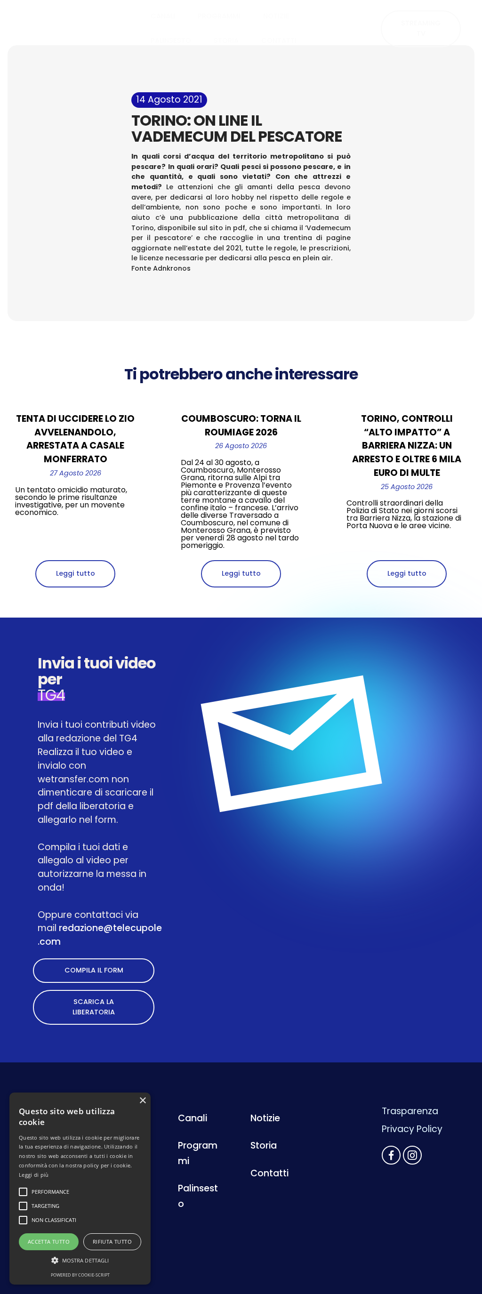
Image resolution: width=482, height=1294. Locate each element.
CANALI (163, 16)
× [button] (142, 1100)
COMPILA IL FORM (93, 970)
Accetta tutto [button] (49, 1241)
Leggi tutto (75, 573)
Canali (192, 1118)
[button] (80, 1260)
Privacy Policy (412, 1129)
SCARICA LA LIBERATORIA (93, 1007)
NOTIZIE (276, 16)
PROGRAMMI (219, 16)
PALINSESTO (171, 40)
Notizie (265, 1118)
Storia (263, 1145)
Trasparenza (410, 1111)
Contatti (269, 1173)
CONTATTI (279, 40)
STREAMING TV (421, 28)
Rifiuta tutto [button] (112, 1241)
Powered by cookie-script (80, 1275)
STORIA (226, 40)
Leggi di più (34, 1174)
